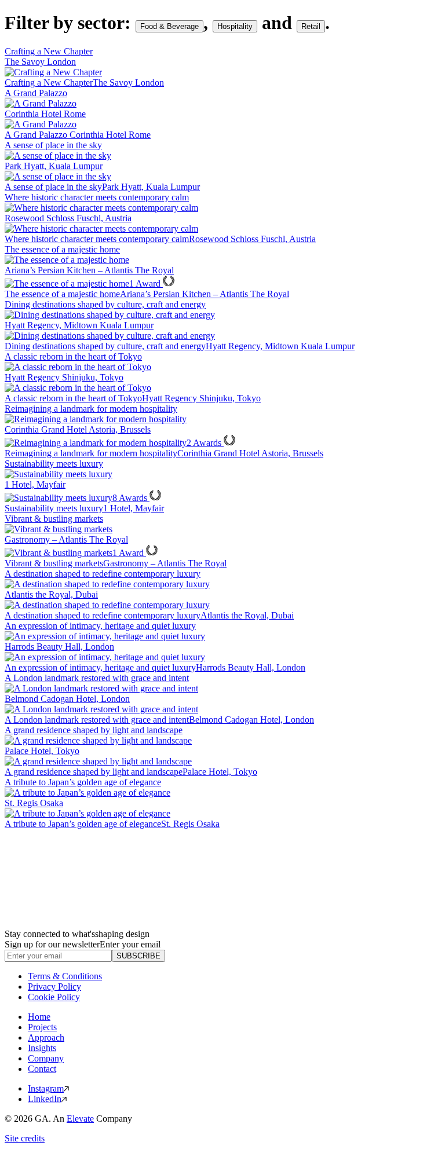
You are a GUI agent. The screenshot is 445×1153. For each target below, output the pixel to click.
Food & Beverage (169, 26)
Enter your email (130, 944)
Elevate (80, 1118)
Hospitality (235, 26)
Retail (310, 26)
